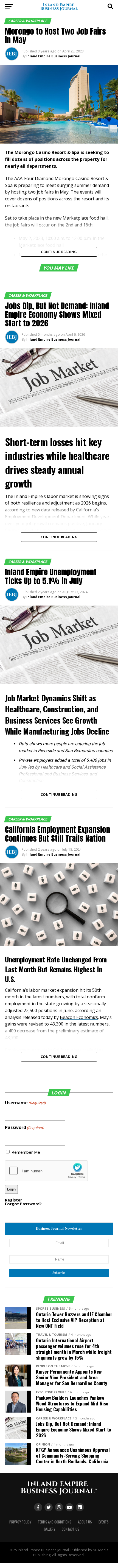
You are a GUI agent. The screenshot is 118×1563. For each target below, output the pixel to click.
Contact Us (70, 1529)
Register (13, 1200)
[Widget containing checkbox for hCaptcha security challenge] (46, 1170)
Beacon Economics (79, 1017)
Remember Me (26, 1152)
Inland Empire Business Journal (53, 56)
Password (24, 1127)
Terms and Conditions (54, 1522)
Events (104, 1522)
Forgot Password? (23, 1203)
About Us (85, 1522)
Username (25, 1102)
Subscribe (58, 1273)
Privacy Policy (20, 1522)
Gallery (49, 1529)
